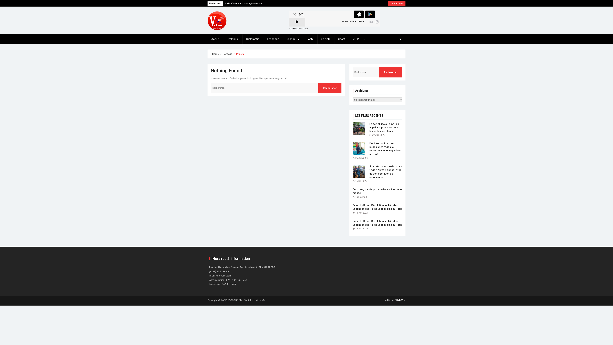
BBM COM (400, 300)
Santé (310, 39)
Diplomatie (252, 39)
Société (325, 39)
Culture (291, 39)
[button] (217, 20)
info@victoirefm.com (220, 275)
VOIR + (357, 39)
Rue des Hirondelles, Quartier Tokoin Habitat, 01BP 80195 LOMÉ (242, 267)
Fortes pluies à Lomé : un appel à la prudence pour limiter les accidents (384, 128)
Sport (341, 39)
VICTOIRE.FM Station (298, 28)
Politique (233, 39)
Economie (273, 39)
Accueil (215, 39)
